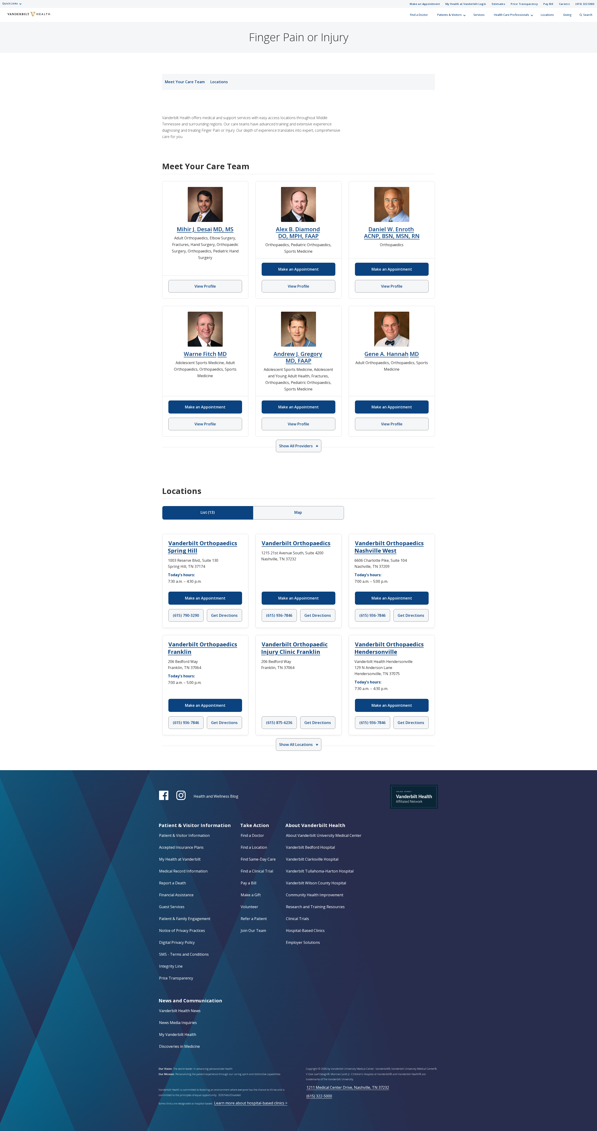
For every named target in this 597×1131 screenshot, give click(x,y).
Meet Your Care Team (185, 81)
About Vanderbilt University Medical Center (323, 835)
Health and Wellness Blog (216, 796)
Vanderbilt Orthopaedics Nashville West (389, 546)
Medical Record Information (183, 871)
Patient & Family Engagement (184, 918)
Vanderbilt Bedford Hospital (310, 847)
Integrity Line (171, 966)
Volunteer (249, 906)
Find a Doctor (419, 15)
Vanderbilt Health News (180, 1010)
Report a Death (172, 883)
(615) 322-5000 (584, 4)
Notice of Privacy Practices (182, 930)
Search (587, 15)
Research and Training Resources (315, 906)
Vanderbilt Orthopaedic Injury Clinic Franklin (294, 647)
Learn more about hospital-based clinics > (250, 1103)
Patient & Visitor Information (184, 835)
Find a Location (254, 847)
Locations (547, 15)
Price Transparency (524, 4)
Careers (564, 4)
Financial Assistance (176, 894)
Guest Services (171, 906)
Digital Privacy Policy (177, 942)
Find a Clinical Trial (257, 871)
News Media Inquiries (178, 1022)
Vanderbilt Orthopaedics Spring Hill (202, 546)
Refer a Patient (254, 918)
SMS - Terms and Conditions (184, 954)
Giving (567, 15)
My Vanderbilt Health (177, 1034)
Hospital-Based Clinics (305, 930)
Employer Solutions (303, 942)
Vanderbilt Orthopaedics (296, 543)
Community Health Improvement (314, 894)
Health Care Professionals (511, 15)
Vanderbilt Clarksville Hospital (312, 859)
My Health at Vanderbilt (180, 859)
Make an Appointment (425, 4)
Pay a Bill (248, 883)
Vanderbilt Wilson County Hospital (316, 883)
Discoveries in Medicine (179, 1046)
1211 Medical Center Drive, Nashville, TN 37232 (347, 1087)
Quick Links (10, 3)
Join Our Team (253, 930)
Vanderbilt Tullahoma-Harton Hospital (320, 871)
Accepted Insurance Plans (181, 847)
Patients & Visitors (449, 15)
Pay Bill (548, 4)
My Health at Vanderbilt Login (465, 4)
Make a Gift (251, 894)
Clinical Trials (297, 918)
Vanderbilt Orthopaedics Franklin (202, 647)
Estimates (498, 4)
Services (479, 15)
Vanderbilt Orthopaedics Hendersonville (389, 647)
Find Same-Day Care (258, 859)
